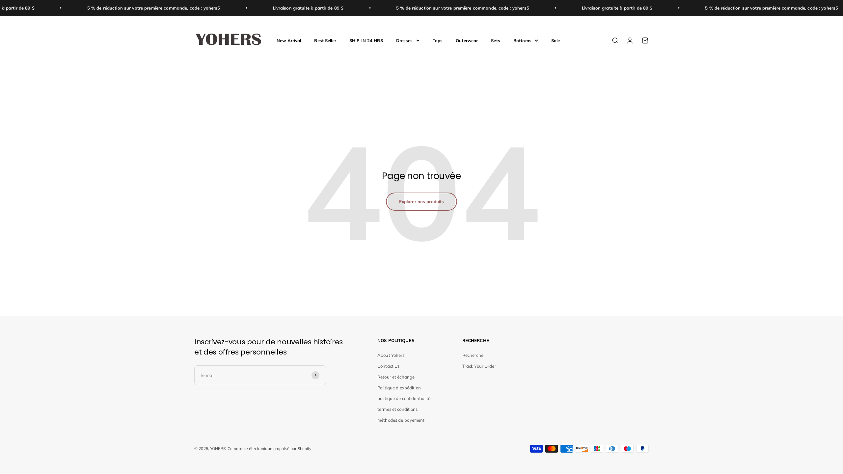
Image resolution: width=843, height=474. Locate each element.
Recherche (472, 355)
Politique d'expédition (399, 387)
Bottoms (522, 40)
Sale (555, 40)
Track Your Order (479, 366)
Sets (495, 40)
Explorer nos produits (421, 201)
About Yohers (391, 355)
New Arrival (289, 40)
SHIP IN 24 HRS (366, 40)
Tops (438, 40)
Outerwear (467, 40)
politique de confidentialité (404, 398)
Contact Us (388, 366)
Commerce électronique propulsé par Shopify (269, 448)
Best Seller (325, 40)
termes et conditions (397, 409)
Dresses (404, 40)
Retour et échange (396, 377)
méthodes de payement (401, 420)
